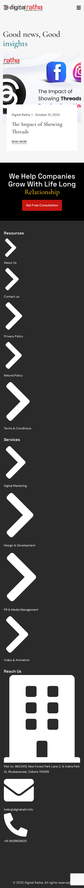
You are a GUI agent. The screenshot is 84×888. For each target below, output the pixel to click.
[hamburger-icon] (78, 8)
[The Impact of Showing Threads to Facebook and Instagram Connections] (42, 89)
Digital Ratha (21, 115)
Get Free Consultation (42, 205)
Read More (19, 141)
